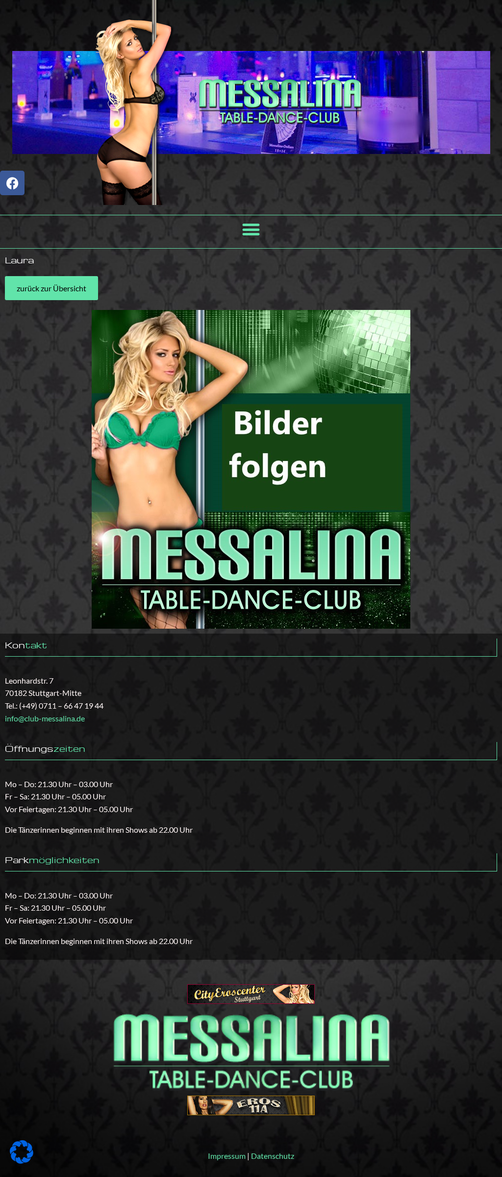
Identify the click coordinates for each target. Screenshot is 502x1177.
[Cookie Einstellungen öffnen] (21, 1160)
